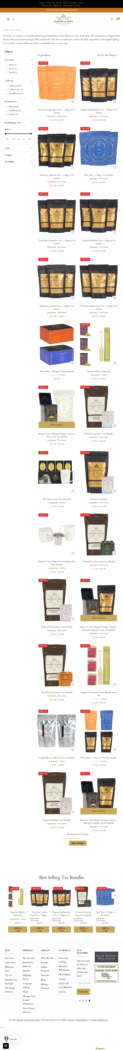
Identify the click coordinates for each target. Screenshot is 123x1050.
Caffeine (9, 80)
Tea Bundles (15, 30)
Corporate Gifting (27, 985)
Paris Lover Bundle (98, 499)
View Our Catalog (63, 960)
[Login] (112, 19)
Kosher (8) (13, 114)
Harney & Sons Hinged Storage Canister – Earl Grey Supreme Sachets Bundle (98, 822)
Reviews (44, 962)
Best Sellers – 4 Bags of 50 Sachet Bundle (99, 757)
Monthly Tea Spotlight (11, 981)
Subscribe (83, 991)
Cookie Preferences (99, 1020)
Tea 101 (8, 975)
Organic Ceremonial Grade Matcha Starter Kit (98, 694)
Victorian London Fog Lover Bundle (99, 561)
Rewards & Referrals (28, 964)
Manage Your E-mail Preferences (29, 1000)
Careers (62, 991)
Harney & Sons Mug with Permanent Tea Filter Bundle (57, 563)
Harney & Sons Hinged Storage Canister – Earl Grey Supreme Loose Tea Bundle (98, 628)
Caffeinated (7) (15, 85)
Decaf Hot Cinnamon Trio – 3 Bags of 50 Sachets (56, 242)
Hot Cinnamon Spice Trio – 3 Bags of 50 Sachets (57, 111)
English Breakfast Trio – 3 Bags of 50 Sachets (98, 242)
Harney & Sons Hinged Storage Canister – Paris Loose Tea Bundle (56, 435)
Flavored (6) (14, 106)
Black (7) (12, 64)
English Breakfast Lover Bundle (57, 820)
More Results (78, 843)
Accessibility (82, 1020)
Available (9, 161)
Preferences (11, 101)
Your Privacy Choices (29, 1010)
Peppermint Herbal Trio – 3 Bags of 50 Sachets (57, 308)
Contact (62, 979)
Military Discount (45, 986)
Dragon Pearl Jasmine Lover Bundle (56, 626)
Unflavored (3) (15, 110)
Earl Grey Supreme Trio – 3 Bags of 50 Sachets (57, 177)
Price (7, 129)
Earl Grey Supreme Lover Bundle (98, 433)
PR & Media (64, 974)
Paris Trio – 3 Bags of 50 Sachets (98, 175)
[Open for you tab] (6, 1046)
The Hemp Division (10, 990)
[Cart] (117, 19)
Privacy (71, 1020)
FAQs (25, 991)
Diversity (45, 975)
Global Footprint (45, 969)
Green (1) (13, 68)
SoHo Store (10, 962)
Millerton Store (9, 969)
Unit (7, 148)
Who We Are (47, 958)
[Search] (13, 19)
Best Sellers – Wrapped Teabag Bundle (57, 371)
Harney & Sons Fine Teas (28, 1020)
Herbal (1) (13, 72)
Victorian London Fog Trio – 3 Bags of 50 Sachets (98, 308)
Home (5, 30)
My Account (28, 958)
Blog (43, 979)
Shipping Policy (27, 977)
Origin (8, 154)
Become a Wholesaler (64, 968)
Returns (26, 970)
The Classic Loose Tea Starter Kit (56, 499)
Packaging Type (13, 122)
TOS (63, 1020)
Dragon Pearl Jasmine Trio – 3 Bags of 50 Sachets (98, 111)
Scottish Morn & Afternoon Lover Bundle (57, 757)
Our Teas (9, 958)
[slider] (5, 134)
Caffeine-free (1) (16, 89)
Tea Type (9, 59)
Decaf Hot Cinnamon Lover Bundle (57, 692)
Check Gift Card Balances (65, 985)
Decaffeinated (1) (16, 93)
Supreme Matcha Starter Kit (99, 371)
